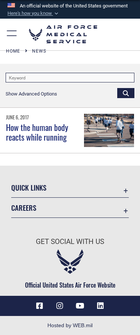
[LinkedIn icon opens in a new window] (100, 305)
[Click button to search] (125, 93)
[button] (33, 13)
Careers (23, 207)
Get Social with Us (70, 241)
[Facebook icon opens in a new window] (39, 305)
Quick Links (28, 187)
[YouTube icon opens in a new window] (80, 305)
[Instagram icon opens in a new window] (59, 305)
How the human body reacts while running (37, 132)
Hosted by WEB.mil (70, 325)
